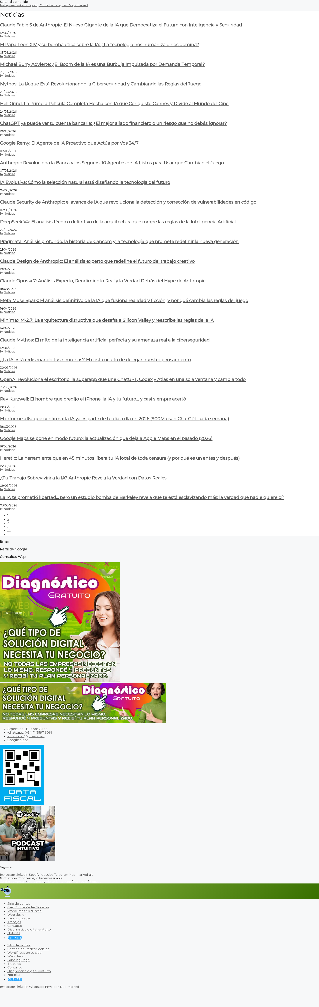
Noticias (9, 36)
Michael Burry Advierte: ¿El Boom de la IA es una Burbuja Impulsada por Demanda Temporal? (102, 64)
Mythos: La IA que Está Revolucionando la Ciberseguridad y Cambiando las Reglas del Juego (101, 83)
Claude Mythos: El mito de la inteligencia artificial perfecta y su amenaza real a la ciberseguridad (105, 340)
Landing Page (18, 918)
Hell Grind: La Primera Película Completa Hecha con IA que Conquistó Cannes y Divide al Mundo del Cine (114, 103)
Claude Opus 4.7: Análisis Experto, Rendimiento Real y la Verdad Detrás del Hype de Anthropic (102, 280)
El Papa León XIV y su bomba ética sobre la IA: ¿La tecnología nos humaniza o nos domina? (99, 44)
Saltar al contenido (14, 2)
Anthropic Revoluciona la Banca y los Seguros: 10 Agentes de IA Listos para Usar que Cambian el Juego (112, 162)
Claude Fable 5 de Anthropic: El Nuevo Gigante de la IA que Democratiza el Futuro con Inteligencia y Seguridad (121, 24)
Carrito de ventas (12, 881)
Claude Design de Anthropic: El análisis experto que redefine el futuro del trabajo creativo (97, 261)
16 (9, 530)
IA (1, 36)
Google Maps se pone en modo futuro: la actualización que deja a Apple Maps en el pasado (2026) (106, 438)
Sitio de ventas (18, 903)
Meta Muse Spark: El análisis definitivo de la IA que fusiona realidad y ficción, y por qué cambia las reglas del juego (124, 300)
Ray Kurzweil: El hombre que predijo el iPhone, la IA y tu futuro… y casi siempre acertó (93, 399)
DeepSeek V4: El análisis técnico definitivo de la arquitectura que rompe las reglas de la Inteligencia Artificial (118, 221)
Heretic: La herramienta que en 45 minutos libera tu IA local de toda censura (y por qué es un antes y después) (120, 458)
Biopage (95, 881)
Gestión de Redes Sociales (28, 907)
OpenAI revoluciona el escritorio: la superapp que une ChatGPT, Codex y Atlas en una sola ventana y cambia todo (123, 379)
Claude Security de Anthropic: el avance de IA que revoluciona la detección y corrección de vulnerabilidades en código (128, 202)
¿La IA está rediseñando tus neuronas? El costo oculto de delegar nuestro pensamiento (95, 359)
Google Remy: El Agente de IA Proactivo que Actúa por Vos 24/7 (69, 143)
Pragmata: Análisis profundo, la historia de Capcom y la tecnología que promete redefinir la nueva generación (119, 241)
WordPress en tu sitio (24, 911)
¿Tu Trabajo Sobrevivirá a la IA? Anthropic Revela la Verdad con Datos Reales (83, 477)
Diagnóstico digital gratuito (29, 929)
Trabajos (14, 922)
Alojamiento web (58, 881)
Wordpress (36, 881)
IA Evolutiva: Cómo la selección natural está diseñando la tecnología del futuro (85, 182)
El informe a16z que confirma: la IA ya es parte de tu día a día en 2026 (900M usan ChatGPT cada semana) (114, 418)
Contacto (80, 881)
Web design (17, 914)
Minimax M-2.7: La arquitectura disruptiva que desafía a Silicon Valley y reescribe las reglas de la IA (107, 320)
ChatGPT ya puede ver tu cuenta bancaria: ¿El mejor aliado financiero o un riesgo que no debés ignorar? (113, 123)
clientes (15, 938)
